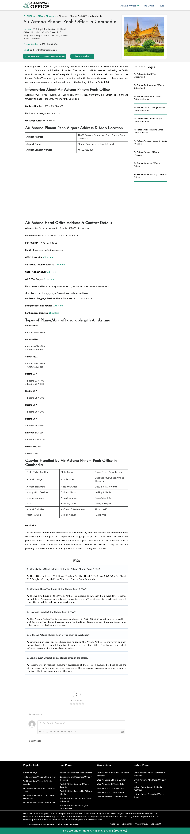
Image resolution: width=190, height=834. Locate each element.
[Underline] (47, 731)
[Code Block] (65, 731)
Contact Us (156, 824)
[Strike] (51, 731)
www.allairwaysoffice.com (46, 824)
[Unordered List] (58, 731)
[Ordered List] (54, 731)
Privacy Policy (141, 824)
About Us (114, 824)
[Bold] (40, 731)
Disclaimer (127, 824)
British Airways (30, 773)
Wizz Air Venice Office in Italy (110, 784)
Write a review (82, 56)
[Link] (69, 731)
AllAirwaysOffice (35, 16)
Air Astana (51, 16)
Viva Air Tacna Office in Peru (110, 788)
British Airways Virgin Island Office (76, 773)
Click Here (48, 257)
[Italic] (43, 731)
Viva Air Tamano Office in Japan (112, 797)
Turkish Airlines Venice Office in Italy (39, 777)
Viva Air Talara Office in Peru (110, 792)
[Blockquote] (62, 731)
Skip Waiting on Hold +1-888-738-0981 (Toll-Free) (95, 830)
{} (72, 731)
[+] (76, 731)
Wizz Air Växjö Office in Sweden (111, 780)
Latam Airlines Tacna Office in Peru (39, 802)
